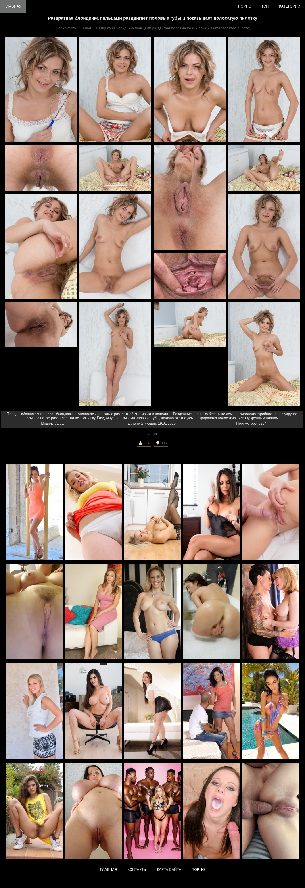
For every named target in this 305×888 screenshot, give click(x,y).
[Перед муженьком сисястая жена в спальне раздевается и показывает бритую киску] (152, 612)
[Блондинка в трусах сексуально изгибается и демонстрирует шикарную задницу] (93, 512)
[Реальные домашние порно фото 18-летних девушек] (34, 811)
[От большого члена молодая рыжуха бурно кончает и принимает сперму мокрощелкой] (271, 512)
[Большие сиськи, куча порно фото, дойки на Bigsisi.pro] (93, 811)
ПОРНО (198, 869)
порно (244, 6)
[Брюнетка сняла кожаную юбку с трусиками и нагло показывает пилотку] (152, 711)
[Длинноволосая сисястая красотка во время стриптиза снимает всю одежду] (93, 711)
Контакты (137, 869)
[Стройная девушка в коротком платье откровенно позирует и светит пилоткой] (34, 512)
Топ (265, 6)
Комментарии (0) (17, 449)
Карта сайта (169, 869)
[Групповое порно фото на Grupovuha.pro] (152, 811)
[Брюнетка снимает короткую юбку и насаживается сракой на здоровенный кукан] (211, 711)
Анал (152, 434)
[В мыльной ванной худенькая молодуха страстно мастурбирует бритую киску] (211, 612)
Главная (13, 6)
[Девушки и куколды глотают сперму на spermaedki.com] (211, 811)
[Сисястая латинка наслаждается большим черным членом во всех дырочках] (271, 711)
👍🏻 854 (144, 443)
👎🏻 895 (161, 443)
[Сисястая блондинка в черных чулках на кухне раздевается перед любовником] (152, 512)
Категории (289, 6)
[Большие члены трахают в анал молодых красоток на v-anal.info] (271, 811)
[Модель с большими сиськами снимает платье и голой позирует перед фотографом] (93, 612)
